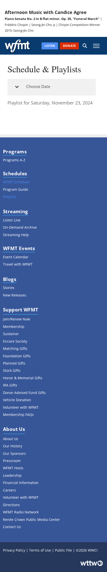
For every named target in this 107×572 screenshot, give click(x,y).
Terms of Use (40, 550)
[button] (85, 46)
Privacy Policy (14, 550)
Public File (63, 550)
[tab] (51, 87)
